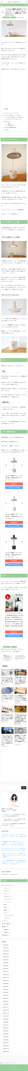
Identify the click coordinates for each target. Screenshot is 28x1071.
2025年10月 (6, 957)
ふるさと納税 (16, 651)
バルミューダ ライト (6, 651)
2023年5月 (5, 1031)
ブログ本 (7, 918)
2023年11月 (6, 1013)
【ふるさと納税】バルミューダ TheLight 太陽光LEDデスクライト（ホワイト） (14, 516)
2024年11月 (6, 977)
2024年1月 (5, 1007)
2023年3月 (5, 1036)
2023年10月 (6, 1016)
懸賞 (6, 926)
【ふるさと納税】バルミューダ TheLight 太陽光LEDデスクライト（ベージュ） (14, 478)
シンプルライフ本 (9, 915)
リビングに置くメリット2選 (12, 115)
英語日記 (7, 935)
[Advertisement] (14, 88)
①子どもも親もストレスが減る (15, 117)
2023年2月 (5, 1040)
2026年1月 (5, 948)
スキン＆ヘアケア (8, 899)
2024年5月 (5, 995)
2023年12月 (6, 1010)
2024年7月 (5, 989)
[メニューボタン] (2, 2)
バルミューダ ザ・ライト (12, 113)
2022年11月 (6, 1048)
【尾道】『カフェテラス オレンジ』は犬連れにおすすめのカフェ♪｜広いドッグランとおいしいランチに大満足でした (14, 855)
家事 (6, 907)
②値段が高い (11, 125)
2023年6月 (5, 1028)
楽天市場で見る (14, 484)
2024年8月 (5, 986)
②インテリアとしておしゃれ (14, 119)
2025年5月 (5, 959)
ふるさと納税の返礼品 (10, 127)
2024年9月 (5, 983)
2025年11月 (6, 954)
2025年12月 (6, 951)
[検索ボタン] (26, 2)
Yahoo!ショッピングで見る (14, 487)
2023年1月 (5, 1042)
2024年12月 (6, 974)
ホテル (7, 893)
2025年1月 (5, 971)
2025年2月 (5, 968)
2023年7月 (5, 1025)
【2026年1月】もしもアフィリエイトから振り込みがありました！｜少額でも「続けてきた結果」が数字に (14, 836)
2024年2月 (5, 1004)
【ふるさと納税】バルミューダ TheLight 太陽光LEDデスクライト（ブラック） (14, 555)
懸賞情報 (7, 932)
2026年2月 (5, 945)
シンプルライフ (6, 17)
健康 (5, 904)
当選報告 (7, 929)
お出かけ (7, 890)
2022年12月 (6, 1045)
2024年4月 (5, 998)
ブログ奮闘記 (7, 923)
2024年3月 (5, 1001)
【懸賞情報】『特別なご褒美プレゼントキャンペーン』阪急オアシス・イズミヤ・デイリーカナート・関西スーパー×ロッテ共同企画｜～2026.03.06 (14, 843)
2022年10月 (6, 1051)
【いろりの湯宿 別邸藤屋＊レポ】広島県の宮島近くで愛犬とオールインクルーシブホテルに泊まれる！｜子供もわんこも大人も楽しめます (14, 862)
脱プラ (6, 920)
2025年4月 (5, 962)
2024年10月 (6, 980)
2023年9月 (5, 1019)
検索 (24, 787)
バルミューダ (6, 649)
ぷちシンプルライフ (14, 2)
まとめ (7, 129)
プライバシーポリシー (14, 1066)
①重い (9, 123)
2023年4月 (5, 1034)
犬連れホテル (8, 896)
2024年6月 (5, 992)
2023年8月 (5, 1022)
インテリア (13, 17)
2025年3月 (5, 965)
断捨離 (6, 910)
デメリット (8, 121)
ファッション (7, 901)
